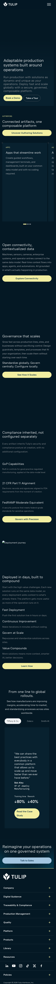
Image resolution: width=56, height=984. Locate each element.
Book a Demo (13, 98)
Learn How (27, 666)
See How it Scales (26, 374)
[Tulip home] (10, 4)
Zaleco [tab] (30, 721)
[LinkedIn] (6, 965)
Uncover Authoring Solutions (27, 133)
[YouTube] (13, 965)
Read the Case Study (24, 813)
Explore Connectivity (27, 278)
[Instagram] (20, 965)
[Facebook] (41, 965)
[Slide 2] (27, 224)
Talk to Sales (27, 860)
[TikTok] (27, 965)
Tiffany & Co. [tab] (13, 721)
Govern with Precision (27, 519)
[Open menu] (49, 4)
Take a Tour (32, 98)
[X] (34, 965)
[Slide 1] (25, 224)
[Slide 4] (30, 224)
